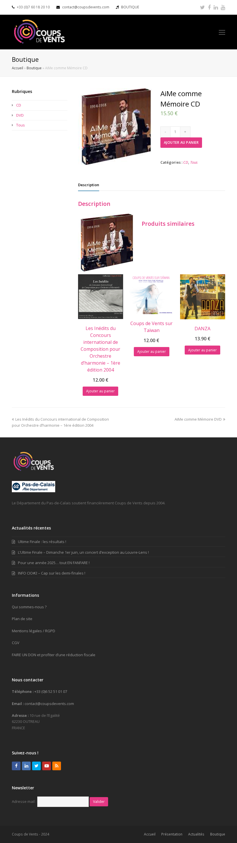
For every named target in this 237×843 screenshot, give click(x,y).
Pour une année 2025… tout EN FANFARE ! (54, 562)
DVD (20, 115)
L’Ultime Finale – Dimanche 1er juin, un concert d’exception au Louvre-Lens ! (83, 552)
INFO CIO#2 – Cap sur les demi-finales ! (51, 573)
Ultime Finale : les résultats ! (42, 541)
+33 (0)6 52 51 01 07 (50, 691)
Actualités (196, 834)
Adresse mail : (24, 801)
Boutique (34, 68)
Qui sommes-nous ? (29, 606)
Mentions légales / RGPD (33, 630)
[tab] (88, 185)
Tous (194, 162)
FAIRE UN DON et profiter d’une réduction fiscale (53, 654)
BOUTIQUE (130, 7)
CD (185, 162)
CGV (15, 642)
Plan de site (22, 618)
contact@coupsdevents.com (85, 7)
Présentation (171, 834)
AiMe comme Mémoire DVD (198, 419)
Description (88, 184)
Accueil (17, 68)
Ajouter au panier (181, 142)
